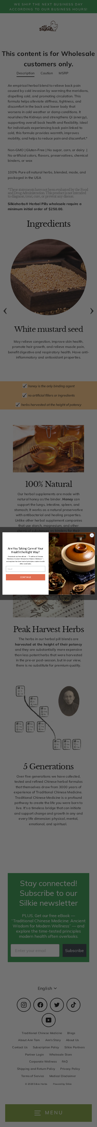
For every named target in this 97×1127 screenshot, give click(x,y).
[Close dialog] (92, 535)
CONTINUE (25, 577)
